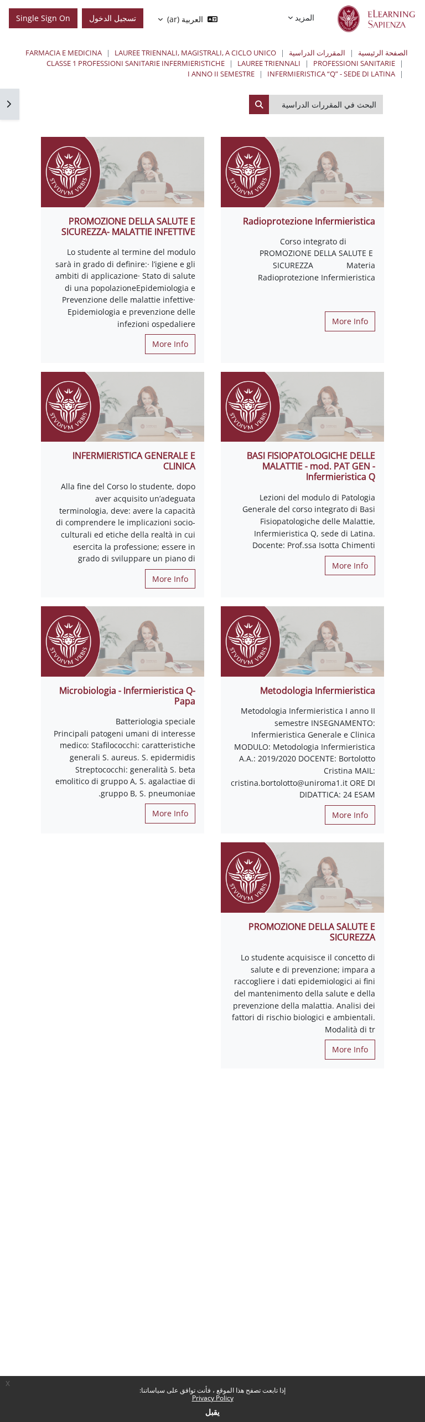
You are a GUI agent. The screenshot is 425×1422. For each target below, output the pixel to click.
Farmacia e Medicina (63, 53)
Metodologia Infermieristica (317, 690)
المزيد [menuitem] (304, 17)
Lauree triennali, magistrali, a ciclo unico (195, 53)
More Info (350, 321)
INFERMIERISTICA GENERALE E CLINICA (133, 460)
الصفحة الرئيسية (383, 53)
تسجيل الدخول (112, 18)
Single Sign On (43, 18)
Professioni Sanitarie (354, 63)
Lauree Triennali (268, 63)
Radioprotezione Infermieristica (309, 221)
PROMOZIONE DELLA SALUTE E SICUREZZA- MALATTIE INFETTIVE (128, 226)
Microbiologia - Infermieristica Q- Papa (127, 695)
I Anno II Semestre (221, 74)
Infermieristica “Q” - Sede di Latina (331, 74)
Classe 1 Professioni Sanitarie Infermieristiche (135, 63)
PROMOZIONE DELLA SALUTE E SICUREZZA (311, 931)
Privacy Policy (213, 1398)
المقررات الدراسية (317, 53)
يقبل (212, 1411)
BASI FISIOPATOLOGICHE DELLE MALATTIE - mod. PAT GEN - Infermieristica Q (311, 466)
